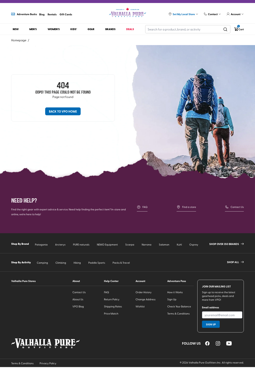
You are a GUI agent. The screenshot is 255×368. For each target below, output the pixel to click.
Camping (42, 262)
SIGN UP (211, 324)
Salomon (164, 244)
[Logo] (127, 12)
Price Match (111, 313)
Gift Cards (66, 14)
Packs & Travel (121, 262)
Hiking (77, 262)
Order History (144, 292)
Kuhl (179, 244)
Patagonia (41, 244)
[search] (225, 29)
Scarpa (129, 244)
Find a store (189, 207)
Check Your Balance (179, 306)
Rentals (52, 14)
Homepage (18, 40)
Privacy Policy (48, 363)
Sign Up (171, 299)
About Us (77, 299)
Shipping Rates (113, 306)
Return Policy (111, 299)
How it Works (175, 292)
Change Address (146, 299)
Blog (42, 14)
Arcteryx (60, 244)
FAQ (144, 207)
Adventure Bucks (27, 14)
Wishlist (140, 306)
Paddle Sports (96, 262)
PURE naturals (81, 244)
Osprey (193, 244)
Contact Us (237, 207)
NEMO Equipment (107, 244)
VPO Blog (78, 306)
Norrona (146, 244)
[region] (207, 343)
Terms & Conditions (178, 313)
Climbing (60, 262)
